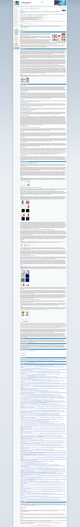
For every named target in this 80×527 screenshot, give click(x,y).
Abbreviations (16, 33)
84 (60, 329)
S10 (60, 304)
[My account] (66, 6)
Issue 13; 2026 (15, 11)
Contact (38, 6)
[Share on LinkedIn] (65, 10)
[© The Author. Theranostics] (59, 37)
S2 (20, 174)
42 (59, 69)
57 (35, 233)
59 (52, 237)
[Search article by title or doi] (18, 25)
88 (29, 332)
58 (61, 233)
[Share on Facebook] (62, 10)
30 (34, 66)
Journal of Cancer (16, 41)
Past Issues (15, 18)
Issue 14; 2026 (15, 10)
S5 (50, 194)
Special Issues (15, 23)
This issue (36, 8)
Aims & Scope (18, 6)
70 (53, 263)
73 (33, 295)
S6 (21, 224)
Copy (22, 516)
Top (16, 28)
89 (49, 334)
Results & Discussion (16, 30)
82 (59, 329)
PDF (62, 8)
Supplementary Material (16, 32)
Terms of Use (55, 525)
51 (62, 143)
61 (42, 238)
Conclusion (16, 31)
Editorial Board (22, 6)
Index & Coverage (16, 22)
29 (56, 65)
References (16, 34)
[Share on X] (63, 10)
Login (35, 6)
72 (39, 288)
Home (14, 6)
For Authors (26, 6)
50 (56, 116)
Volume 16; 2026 (16, 15)
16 (29, 61)
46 (51, 263)
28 (55, 65)
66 (57, 257)
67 (52, 263)
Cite (39, 8)
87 (36, 331)
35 (54, 66)
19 (30, 248)
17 (30, 61)
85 (43, 330)
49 (55, 116)
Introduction (16, 29)
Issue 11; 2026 (15, 14)
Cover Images (15, 19)
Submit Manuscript (31, 6)
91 (50, 334)
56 (63, 191)
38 (63, 66)
